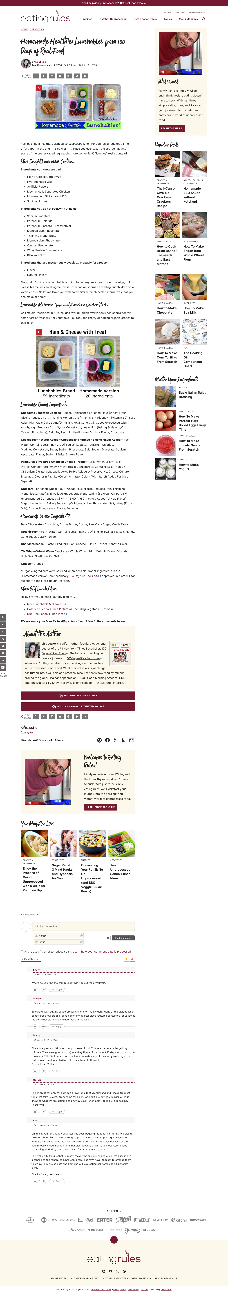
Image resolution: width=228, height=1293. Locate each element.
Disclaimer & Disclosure (101, 1289)
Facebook (86, 682)
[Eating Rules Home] (46, 16)
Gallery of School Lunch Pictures (48, 609)
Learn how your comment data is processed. (102, 951)
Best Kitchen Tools (145, 19)
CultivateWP (166, 1289)
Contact (144, 1289)
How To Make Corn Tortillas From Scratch (167, 357)
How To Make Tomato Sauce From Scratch (189, 445)
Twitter (99, 682)
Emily (36, 970)
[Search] (203, 19)
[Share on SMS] (3, 667)
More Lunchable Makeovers (45, 604)
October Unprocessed (113, 19)
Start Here (166, 12)
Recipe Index (58, 1278)
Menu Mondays (188, 19)
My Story (180, 12)
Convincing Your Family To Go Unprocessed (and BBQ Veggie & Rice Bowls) (92, 878)
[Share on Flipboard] (52, 75)
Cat (35, 1120)
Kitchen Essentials (115, 1278)
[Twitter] (117, 1271)
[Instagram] (103, 1271)
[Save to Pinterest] (36, 75)
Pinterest (117, 682)
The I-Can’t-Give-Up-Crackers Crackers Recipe (166, 197)
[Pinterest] (124, 1271)
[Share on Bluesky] (60, 75)
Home (24, 29)
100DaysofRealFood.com (83, 658)
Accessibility (133, 1289)
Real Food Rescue (197, 12)
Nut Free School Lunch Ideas (46, 613)
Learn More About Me (101, 807)
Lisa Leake (40, 61)
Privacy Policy (119, 1289)
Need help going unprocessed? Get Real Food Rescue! (114, 3)
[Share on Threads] (69, 75)
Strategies (37, 29)
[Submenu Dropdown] (94, 19)
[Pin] (39, 88)
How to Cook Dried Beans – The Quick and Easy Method (167, 255)
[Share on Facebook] (44, 75)
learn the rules (171, 128)
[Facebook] (110, 1271)
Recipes (87, 19)
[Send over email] (85, 75)
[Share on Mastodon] (77, 75)
